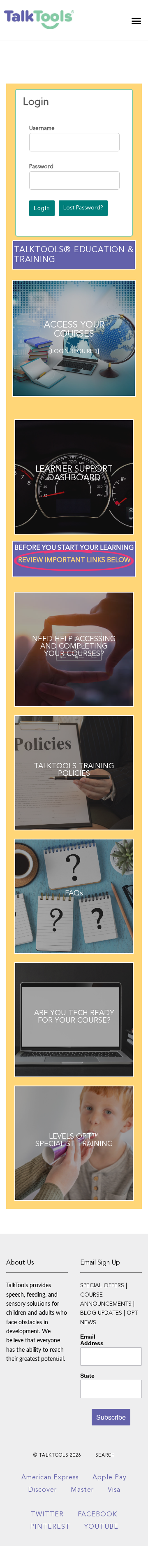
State (87, 1375)
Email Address (92, 1339)
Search (105, 1455)
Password (41, 167)
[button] (136, 21)
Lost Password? (83, 208)
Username (42, 128)
